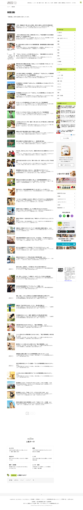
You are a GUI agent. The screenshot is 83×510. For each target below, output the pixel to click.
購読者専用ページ (61, 207)
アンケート (59, 64)
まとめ (58, 58)
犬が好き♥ (59, 35)
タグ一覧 (73, 2)
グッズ (22, 480)
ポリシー (43, 499)
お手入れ (16, 480)
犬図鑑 (59, 2)
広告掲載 (32, 499)
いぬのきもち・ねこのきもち (16, 499)
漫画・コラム (47, 2)
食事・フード (60, 78)
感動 (58, 92)
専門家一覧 (63, 499)
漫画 (58, 44)
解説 (58, 55)
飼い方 (43, 2)
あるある (59, 89)
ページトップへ (41, 494)
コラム (58, 47)
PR (33, 480)
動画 (58, 50)
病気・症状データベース (62, 38)
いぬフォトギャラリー (62, 202)
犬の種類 (59, 61)
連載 (58, 41)
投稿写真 (55, 2)
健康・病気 (59, 81)
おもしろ (59, 86)
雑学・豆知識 (60, 95)
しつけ (34, 2)
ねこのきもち (26, 499)
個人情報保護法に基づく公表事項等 (44, 501)
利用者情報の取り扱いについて (53, 499)
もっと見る (66, 138)
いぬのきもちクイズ (61, 199)
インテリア (28, 480)
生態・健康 (39, 2)
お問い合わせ (70, 499)
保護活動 (13, 475)
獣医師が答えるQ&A (61, 193)
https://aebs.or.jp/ (68, 280)
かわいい (59, 84)
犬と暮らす (59, 32)
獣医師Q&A (63, 2)
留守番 (10, 480)
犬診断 (58, 204)
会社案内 (33, 501)
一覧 (73, 69)
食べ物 (52, 2)
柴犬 (58, 98)
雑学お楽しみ (30, 2)
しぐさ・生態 (60, 75)
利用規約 (38, 499)
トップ (8, 6)
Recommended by (67, 134)
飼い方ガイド (69, 2)
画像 (58, 52)
